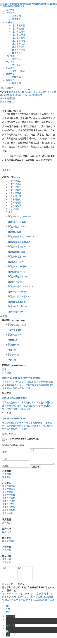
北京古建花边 (18, 43)
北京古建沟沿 (18, 40)
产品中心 (10, 22)
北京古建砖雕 (18, 49)
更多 (10, 211)
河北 (46, 593)
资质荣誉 (16, 19)
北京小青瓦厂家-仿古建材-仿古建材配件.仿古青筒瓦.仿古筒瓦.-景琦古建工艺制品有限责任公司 (28, 93)
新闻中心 (10, 67)
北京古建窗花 (18, 37)
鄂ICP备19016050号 (12, 593)
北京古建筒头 (18, 31)
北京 (36, 593)
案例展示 (16, 58)
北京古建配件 (18, 46)
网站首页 (10, 10)
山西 (51, 593)
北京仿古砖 (17, 52)
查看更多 (6, 169)
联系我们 (10, 80)
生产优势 (10, 61)
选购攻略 (10, 74)
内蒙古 (5, 596)
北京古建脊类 (18, 34)
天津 (41, 593)
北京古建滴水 (18, 28)
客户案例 (10, 55)
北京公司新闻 (18, 71)
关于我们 (10, 13)
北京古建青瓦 (18, 25)
